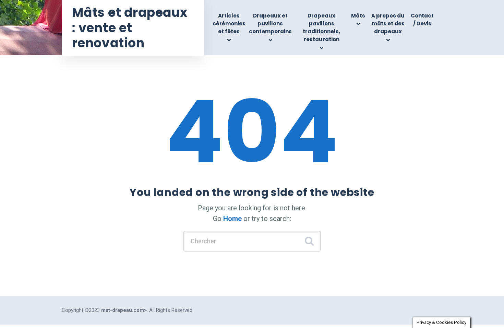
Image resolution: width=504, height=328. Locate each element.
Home (232, 218)
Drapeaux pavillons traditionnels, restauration (321, 27)
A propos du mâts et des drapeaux (388, 23)
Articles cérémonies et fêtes (229, 23)
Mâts (358, 15)
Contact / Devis (422, 19)
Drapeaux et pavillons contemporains (270, 23)
